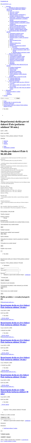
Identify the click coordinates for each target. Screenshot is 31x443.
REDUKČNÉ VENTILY (14, 53)
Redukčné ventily (14, 68)
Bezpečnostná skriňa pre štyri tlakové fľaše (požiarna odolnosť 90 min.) (15, 324)
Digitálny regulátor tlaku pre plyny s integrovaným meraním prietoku (18, 26)
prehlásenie (27, 274)
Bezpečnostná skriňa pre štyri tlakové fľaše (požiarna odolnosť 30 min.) (15, 306)
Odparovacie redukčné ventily (17, 60)
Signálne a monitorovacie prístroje (18, 45)
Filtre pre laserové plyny (15, 40)
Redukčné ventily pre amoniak (17, 59)
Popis (5, 146)
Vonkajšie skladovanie (15, 79)
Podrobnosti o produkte (9, 147)
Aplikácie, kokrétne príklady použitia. (19, 29)
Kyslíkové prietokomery (15, 67)
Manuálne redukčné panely (16, 34)
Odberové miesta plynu (15, 43)
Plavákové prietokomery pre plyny (18, 28)
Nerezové (12, 61)
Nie (2, 233)
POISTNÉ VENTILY (13, 80)
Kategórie (7, 6)
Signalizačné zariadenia (15, 71)
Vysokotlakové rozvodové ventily (21, 48)
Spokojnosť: (6, 265)
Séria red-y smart (14, 13)
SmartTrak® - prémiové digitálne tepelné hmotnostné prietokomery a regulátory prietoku (19, 19)
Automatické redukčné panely (17, 33)
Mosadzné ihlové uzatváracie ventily (21, 52)
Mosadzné (12, 63)
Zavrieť (3, 437)
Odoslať (7, 280)
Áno (5, 233)
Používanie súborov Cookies (13, 91)
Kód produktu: (4, 211)
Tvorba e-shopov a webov (10, 441)
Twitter (5, 142)
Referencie (9, 94)
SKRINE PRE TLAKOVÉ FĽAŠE (16, 76)
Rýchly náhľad (5, 318)
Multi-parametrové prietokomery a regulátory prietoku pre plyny (18, 15)
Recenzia (3, 273)
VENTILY (13, 47)
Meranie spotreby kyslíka (16, 72)
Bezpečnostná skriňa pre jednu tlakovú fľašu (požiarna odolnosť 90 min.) (14, 392)
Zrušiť (2, 280)
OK (2, 227)
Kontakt (8, 93)
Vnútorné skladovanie (15, 78)
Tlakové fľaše (13, 70)
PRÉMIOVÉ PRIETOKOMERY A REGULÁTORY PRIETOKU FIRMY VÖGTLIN (16, 9)
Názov (2, 268)
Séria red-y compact (14, 12)
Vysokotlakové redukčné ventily (17, 56)
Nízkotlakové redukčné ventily (17, 57)
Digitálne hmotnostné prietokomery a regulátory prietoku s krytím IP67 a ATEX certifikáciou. (20, 23)
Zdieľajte (6, 141)
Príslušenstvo (13, 44)
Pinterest (6, 143)
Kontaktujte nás (4, 1)
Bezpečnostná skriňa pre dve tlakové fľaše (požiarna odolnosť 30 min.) (15, 376)
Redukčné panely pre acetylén (17, 36)
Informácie (7, 90)
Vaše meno (3, 270)
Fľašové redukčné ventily (16, 55)
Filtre (11, 41)
